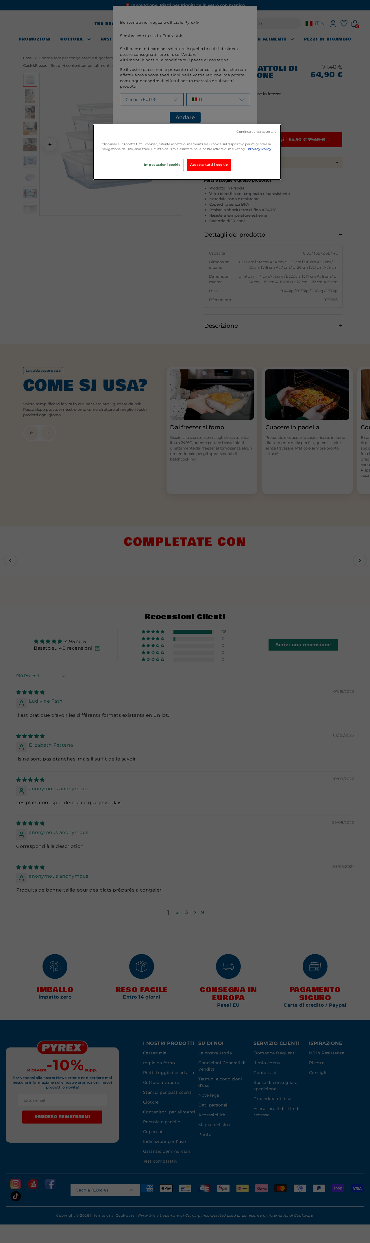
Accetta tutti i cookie (209, 165)
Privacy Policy (259, 149)
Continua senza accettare (256, 132)
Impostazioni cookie (162, 165)
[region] (187, 152)
